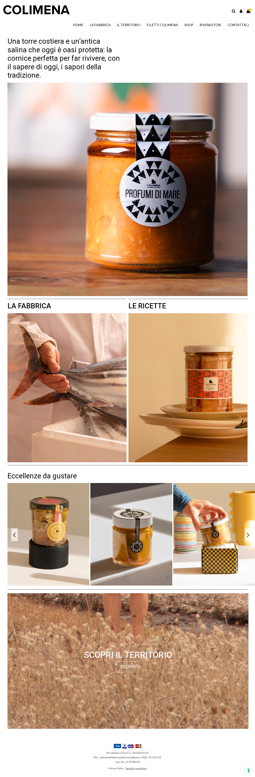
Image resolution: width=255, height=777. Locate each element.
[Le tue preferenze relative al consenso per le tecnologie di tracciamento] (248, 770)
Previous (14, 534)
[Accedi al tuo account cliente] (241, 11)
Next (248, 534)
